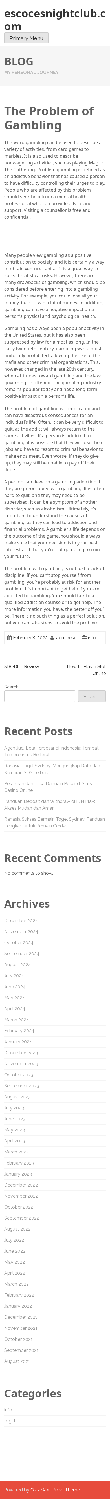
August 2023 (17, 1097)
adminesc (66, 637)
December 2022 (21, 1185)
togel (9, 1421)
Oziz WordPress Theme (55, 1490)
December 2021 (20, 1317)
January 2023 (18, 1174)
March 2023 (16, 1152)
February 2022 (19, 1295)
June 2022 (14, 1251)
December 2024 (21, 920)
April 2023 (14, 1141)
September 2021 (21, 1350)
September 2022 (21, 1218)
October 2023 (18, 1074)
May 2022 (14, 1262)
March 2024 (16, 1019)
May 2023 (14, 1130)
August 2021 (17, 1361)
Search (11, 687)
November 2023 (21, 1063)
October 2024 (19, 942)
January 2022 (18, 1306)
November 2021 (21, 1328)
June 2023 (14, 1119)
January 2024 (18, 1041)
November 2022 (21, 1196)
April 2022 (14, 1273)
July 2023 (14, 1108)
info (92, 637)
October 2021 (18, 1339)
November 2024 (21, 931)
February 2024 (19, 1030)
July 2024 (14, 975)
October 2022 (18, 1207)
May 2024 (14, 997)
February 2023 (19, 1163)
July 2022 (14, 1240)
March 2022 (16, 1284)
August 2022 (17, 1229)
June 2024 (15, 986)
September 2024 (21, 953)
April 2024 (14, 1008)
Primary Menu (26, 38)
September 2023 (21, 1086)
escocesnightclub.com (55, 19)
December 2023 (21, 1052)
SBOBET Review (21, 666)
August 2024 (17, 964)
